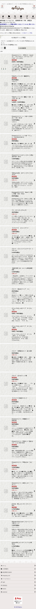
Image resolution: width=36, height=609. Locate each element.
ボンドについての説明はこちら (9, 44)
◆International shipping (7, 26)
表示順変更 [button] (23, 48)
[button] (2, 6)
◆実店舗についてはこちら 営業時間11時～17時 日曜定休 (16, 20)
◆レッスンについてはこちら (7, 22)
